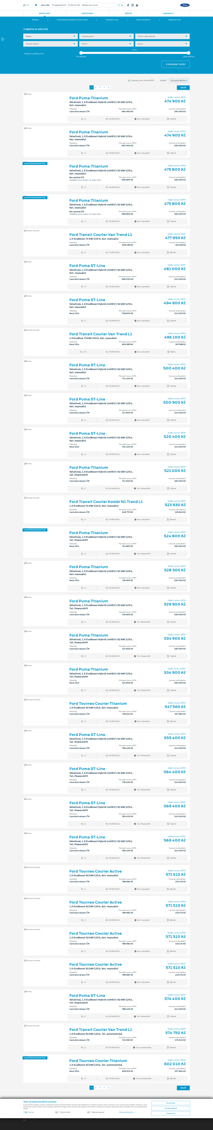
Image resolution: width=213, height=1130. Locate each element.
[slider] (81, 53)
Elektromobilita (143, 19)
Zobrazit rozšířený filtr (34, 53)
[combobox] (50, 36)
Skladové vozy (112, 19)
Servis (128, 13)
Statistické (65, 1112)
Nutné (31, 1112)
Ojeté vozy (88, 13)
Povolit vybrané (171, 1108)
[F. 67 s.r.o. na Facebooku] (129, 5)
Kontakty (168, 13)
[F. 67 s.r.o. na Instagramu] (133, 5)
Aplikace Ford (175, 19)
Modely (35, 19)
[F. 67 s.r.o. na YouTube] (138, 5)
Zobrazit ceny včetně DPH (142, 80)
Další (183, 87)
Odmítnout (171, 1114)
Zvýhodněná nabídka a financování (72, 19)
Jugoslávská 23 (68, 5)
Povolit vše (171, 1103)
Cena (134, 50)
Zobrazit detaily (126, 1112)
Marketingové (98, 1112)
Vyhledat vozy (176, 64)
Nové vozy (44, 13)
